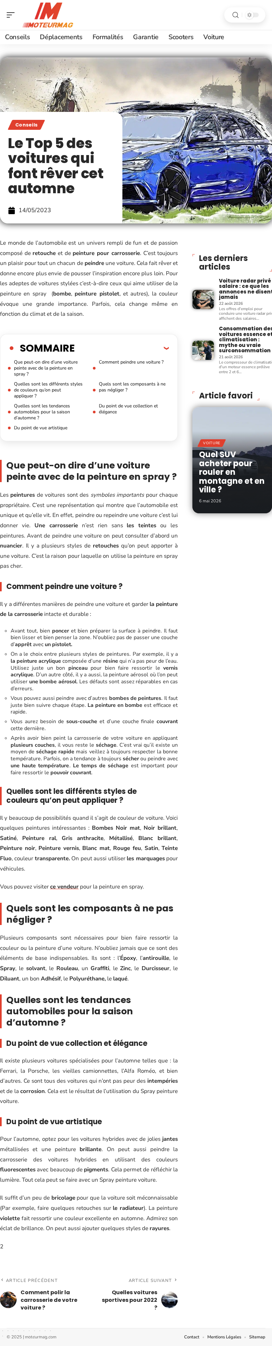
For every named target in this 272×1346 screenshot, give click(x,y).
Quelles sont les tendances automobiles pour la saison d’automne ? (42, 412)
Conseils (26, 125)
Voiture (211, 443)
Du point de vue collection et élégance (128, 409)
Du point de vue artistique (41, 428)
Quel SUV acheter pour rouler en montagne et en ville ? (232, 472)
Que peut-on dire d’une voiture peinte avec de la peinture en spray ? (46, 368)
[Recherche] (235, 15)
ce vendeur (64, 886)
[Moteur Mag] (48, 15)
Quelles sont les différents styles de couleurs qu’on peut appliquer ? (48, 390)
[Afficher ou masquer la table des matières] (122, 348)
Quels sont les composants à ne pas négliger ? (132, 387)
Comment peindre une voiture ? (131, 362)
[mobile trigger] (12, 15)
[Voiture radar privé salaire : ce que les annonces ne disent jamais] (203, 299)
